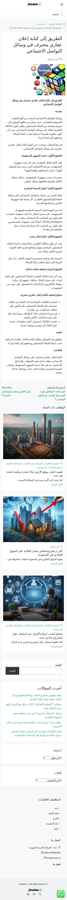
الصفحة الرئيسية (55, 24)
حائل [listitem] (56, 829)
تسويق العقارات (55, 467)
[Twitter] (39, 894)
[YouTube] (33, 894)
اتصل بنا (56, 864)
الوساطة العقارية (14, 463)
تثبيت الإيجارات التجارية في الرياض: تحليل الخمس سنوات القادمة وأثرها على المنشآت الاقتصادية (36, 733)
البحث (58, 665)
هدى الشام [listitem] (53, 813)
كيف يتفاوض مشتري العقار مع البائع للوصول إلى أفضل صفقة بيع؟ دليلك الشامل (36, 697)
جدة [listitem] (56, 808)
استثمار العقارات (51, 463)
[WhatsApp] (27, 894)
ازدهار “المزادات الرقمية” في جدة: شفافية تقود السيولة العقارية (37, 715)
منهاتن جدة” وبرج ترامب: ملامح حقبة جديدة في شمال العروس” (34, 724)
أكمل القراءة (57, 484)
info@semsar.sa (53, 858)
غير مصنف (41, 24)
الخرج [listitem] (55, 818)
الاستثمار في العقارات (33, 463)
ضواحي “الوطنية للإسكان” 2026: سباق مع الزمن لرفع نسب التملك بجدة (33, 706)
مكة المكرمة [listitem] (52, 823)
